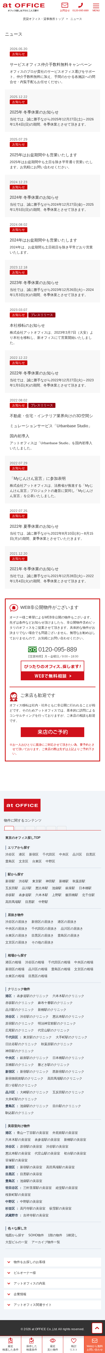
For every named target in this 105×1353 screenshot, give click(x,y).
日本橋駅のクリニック (68, 1058)
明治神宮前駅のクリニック (57, 1023)
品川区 (77, 854)
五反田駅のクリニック (68, 1092)
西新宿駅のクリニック (68, 1071)
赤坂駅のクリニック (19, 1003)
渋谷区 (10, 854)
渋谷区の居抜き (16, 922)
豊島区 (10, 861)
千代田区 (48, 854)
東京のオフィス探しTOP (23, 838)
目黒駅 (30, 902)
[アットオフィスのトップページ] (24, 7)
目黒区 (90, 854)
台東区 (37, 861)
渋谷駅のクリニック (34, 1016)
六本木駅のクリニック (68, 996)
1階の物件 (55, 1235)
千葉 (40, 828)
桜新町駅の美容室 (18, 1194)
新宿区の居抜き (43, 922)
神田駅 (50, 881)
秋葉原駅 (79, 881)
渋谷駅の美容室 (57, 1146)
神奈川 (19, 828)
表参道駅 (25, 895)
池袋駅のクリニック (34, 1106)
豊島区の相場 (60, 969)
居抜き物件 (16, 915)
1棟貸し (71, 1235)
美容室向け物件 (19, 1126)
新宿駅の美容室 (31, 1167)
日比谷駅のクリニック (21, 1044)
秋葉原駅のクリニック (57, 1044)
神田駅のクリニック (19, 1051)
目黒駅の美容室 (31, 1174)
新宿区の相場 (14, 969)
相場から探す (17, 955)
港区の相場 (13, 962)
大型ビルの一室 (16, 1242)
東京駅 (37, 881)
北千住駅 (88, 895)
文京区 (23, 861)
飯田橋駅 (71, 895)
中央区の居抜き (16, 928)
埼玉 (30, 828)
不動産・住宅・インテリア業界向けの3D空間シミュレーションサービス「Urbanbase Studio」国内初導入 (51, 426)
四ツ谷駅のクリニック (21, 1085)
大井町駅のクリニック (21, 1099)
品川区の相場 (37, 969)
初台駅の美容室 (75, 1153)
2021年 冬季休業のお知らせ (34, 569)
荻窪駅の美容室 (60, 1208)
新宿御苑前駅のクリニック (24, 1078)
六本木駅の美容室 (18, 1139)
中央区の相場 (83, 962)
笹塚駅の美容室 (16, 1160)
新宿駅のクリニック (34, 1071)
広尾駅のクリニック (19, 1030)
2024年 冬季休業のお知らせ (34, 197)
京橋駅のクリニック (19, 1065)
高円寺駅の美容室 (32, 1208)
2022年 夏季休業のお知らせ (34, 526)
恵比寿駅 (41, 888)
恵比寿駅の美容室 (18, 1153)
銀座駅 (70, 888)
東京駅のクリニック (37, 1037)
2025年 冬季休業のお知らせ (34, 112)
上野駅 (57, 895)
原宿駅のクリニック (19, 1023)
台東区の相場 (14, 976)
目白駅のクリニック (66, 1106)
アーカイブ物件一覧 (46, 1242)
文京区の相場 (83, 969)
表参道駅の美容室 (47, 1139)
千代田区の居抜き (44, 928)
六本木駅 (41, 895)
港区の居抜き (67, 922)
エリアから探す (19, 847)
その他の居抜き (43, 942)
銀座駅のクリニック (34, 1058)
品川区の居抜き (72, 928)
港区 (22, 854)
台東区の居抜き (16, 935)
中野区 (50, 861)
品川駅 (27, 888)
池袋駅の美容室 (31, 1181)
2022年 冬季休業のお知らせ (34, 373)
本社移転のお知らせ (27, 325)
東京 (9, 828)
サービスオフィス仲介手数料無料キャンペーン (51, 64)
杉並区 (10, 1208)
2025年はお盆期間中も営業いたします (43, 155)
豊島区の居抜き (69, 935)
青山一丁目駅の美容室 (33, 1133)
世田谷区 (11, 1188)
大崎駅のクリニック (34, 1092)
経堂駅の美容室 (67, 1188)
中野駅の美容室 (31, 1201)
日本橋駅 (85, 888)
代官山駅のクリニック (54, 1030)
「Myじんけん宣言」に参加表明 (38, 478)
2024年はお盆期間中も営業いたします (43, 240)
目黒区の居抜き (43, 935)
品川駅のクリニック (19, 1009)
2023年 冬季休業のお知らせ (34, 283)
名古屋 (51, 828)
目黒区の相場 (37, 976)
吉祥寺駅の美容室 (36, 1215)
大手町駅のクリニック (71, 1037)
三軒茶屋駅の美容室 (37, 1188)
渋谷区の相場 (34, 962)
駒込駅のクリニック (19, 1113)
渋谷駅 (23, 881)
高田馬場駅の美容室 (60, 1167)
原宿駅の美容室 (31, 1146)
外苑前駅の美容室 (65, 1133)
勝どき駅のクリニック (54, 1065)
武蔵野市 (11, 1215)
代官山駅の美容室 (47, 1153)
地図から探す (14, 1235)
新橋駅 (64, 881)
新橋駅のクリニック (52, 1009)
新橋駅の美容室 (75, 1139)
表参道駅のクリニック (33, 996)
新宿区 (34, 854)
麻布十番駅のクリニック (55, 1003)
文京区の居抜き (16, 942)
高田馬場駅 (13, 902)
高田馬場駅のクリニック (64, 1078)
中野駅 (43, 902)
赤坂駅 (10, 895)
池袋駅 (57, 888)
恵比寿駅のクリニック (68, 1016)
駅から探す (16, 874)
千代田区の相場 (59, 962)
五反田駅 (11, 888)
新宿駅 (10, 881)
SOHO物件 (36, 1235)
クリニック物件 (19, 989)
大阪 (61, 828)
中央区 (64, 854)
